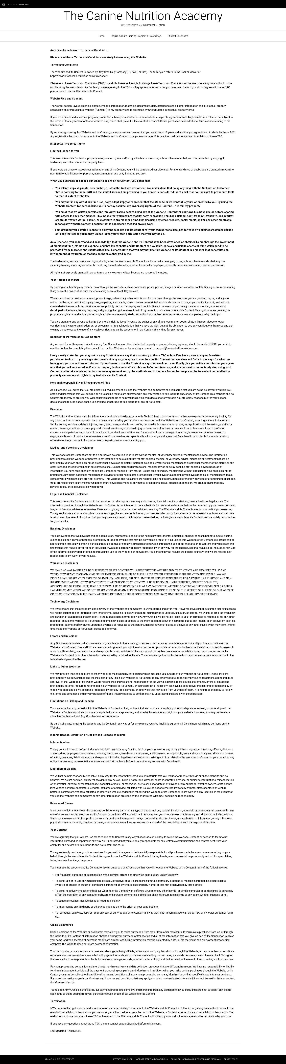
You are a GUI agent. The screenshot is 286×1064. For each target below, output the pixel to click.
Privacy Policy (231, 1059)
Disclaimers (190, 723)
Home (101, 36)
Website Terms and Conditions (151, 1059)
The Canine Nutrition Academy (143, 16)
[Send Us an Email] (3, 4)
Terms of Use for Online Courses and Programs (195, 1059)
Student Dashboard (18, 5)
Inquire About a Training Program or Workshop (136, 36)
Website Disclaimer (122, 1059)
